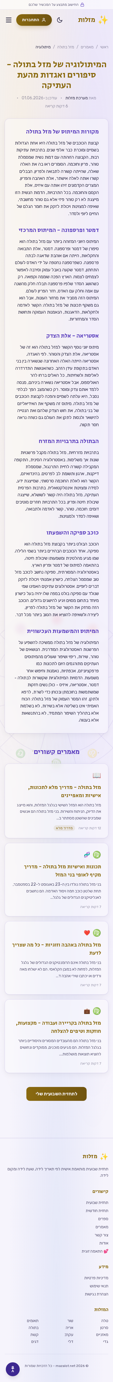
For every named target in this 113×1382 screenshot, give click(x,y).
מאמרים (87, 47)
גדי (105, 1341)
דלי (70, 1341)
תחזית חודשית (97, 1210)
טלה (104, 1320)
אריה (69, 1327)
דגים (35, 1341)
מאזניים (102, 1334)
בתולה (34, 1327)
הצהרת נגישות (96, 1294)
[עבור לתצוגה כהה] (59, 20)
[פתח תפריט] (9, 20)
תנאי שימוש (99, 1286)
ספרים (103, 1218)
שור (70, 1320)
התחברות (30, 19)
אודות (103, 1243)
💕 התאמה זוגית (95, 1251)
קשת (34, 1334)
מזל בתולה (65, 47)
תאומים (33, 1320)
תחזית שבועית (97, 1202)
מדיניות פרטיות (96, 1277)
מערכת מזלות (76, 98)
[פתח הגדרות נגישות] (13, 1369)
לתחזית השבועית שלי (56, 1094)
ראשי (104, 47)
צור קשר (101, 1235)
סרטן (104, 1327)
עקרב (69, 1334)
